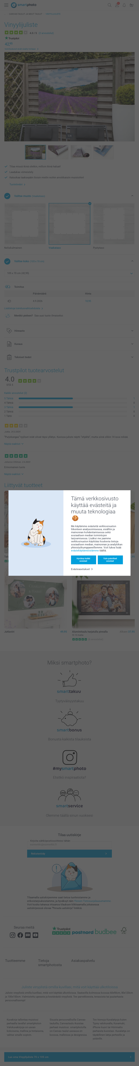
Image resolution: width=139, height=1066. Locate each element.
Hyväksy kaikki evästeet (83, 559)
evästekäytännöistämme (85, 550)
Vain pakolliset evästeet (110, 559)
